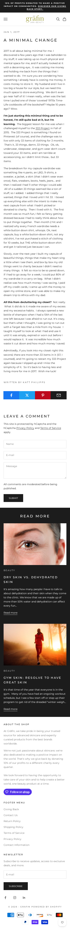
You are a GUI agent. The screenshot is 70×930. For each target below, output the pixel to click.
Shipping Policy (13, 827)
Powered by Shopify (46, 906)
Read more (10, 612)
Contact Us (11, 815)
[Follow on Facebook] (5, 897)
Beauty (9, 570)
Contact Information (16, 845)
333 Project (43, 128)
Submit (13, 498)
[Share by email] (58, 395)
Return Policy (12, 821)
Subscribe (16, 886)
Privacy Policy (25, 428)
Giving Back (11, 809)
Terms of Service (50, 428)
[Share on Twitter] (27, 395)
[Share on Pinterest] (43, 395)
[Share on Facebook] (11, 395)
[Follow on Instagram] (15, 897)
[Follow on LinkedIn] (24, 897)
